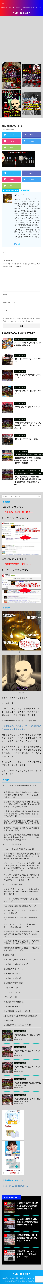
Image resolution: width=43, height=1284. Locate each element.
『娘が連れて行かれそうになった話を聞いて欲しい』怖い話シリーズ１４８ (27, 425)
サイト (5, 310)
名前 (5, 295)
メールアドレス (9, 302)
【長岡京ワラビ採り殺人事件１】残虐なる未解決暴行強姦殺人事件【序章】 (27, 1206)
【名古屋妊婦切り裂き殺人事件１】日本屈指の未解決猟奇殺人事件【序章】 (27, 1222)
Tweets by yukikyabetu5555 (15, 1186)
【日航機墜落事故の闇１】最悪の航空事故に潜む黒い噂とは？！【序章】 (27, 1238)
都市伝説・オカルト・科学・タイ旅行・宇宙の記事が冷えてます (21, 1278)
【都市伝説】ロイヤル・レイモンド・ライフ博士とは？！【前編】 (27, 1254)
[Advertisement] (21, 38)
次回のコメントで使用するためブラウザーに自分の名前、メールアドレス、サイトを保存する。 (21, 320)
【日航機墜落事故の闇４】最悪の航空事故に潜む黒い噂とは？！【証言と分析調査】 (27, 460)
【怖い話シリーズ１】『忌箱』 (26, 439)
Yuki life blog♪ (21, 12)
